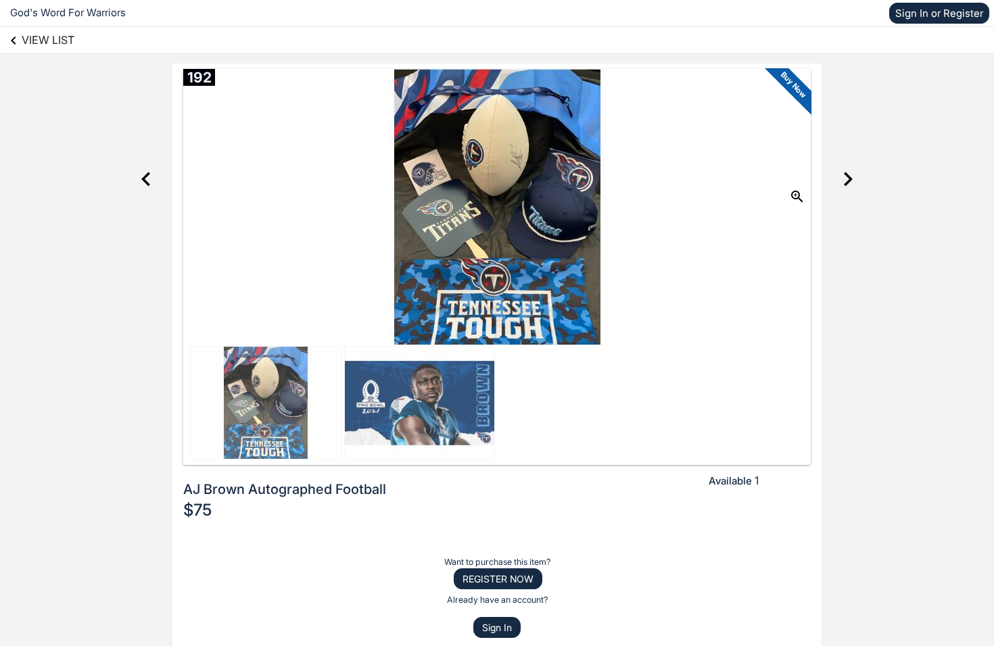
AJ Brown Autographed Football (284, 489)
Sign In (497, 627)
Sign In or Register (939, 13)
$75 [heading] (197, 510)
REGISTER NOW (498, 579)
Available (730, 480)
